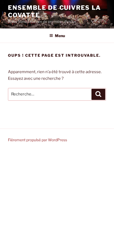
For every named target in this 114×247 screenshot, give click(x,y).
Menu (60, 35)
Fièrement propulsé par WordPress (37, 140)
